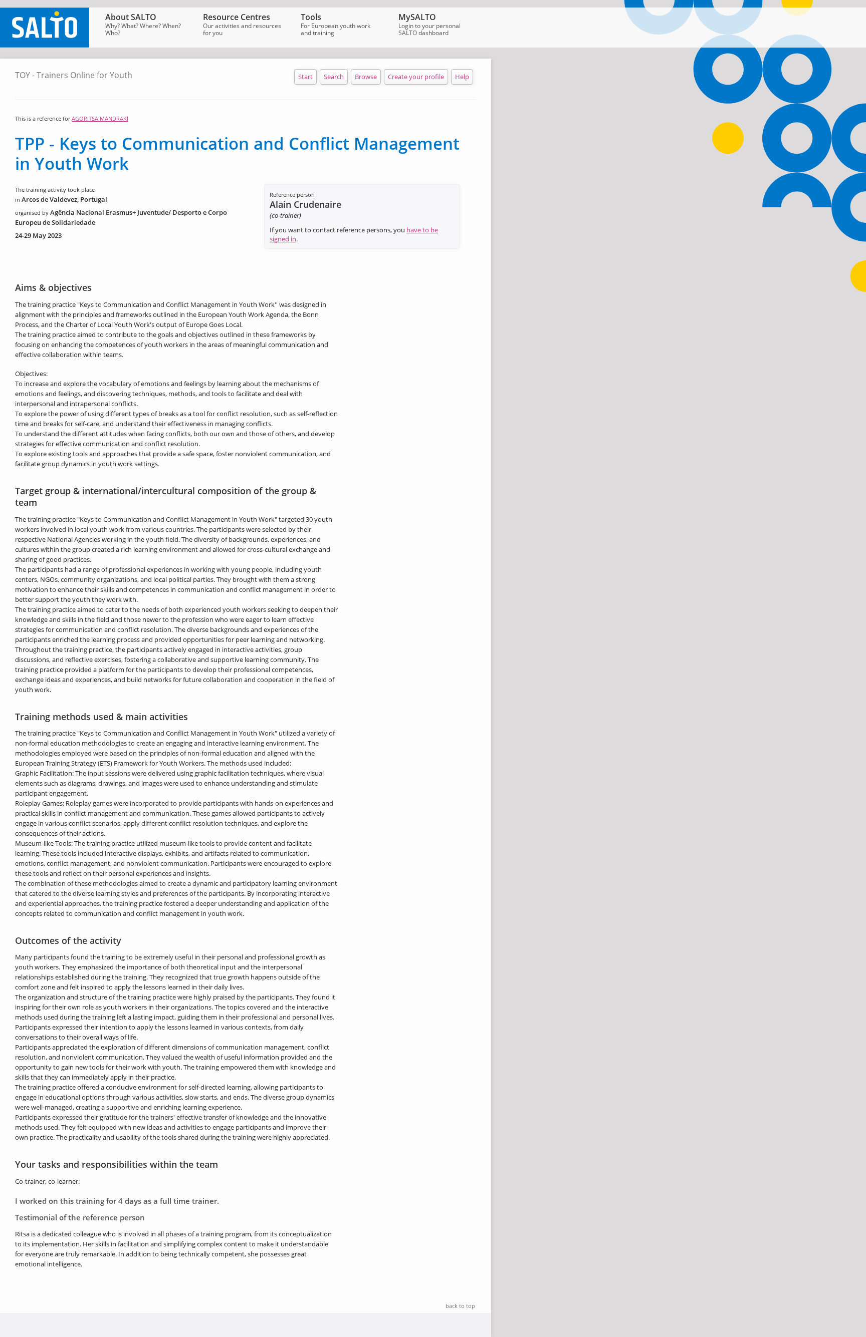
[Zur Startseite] (44, 45)
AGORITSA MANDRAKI (100, 118)
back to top (460, 1305)
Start (305, 76)
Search (334, 76)
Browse (366, 76)
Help (462, 76)
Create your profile (416, 76)
